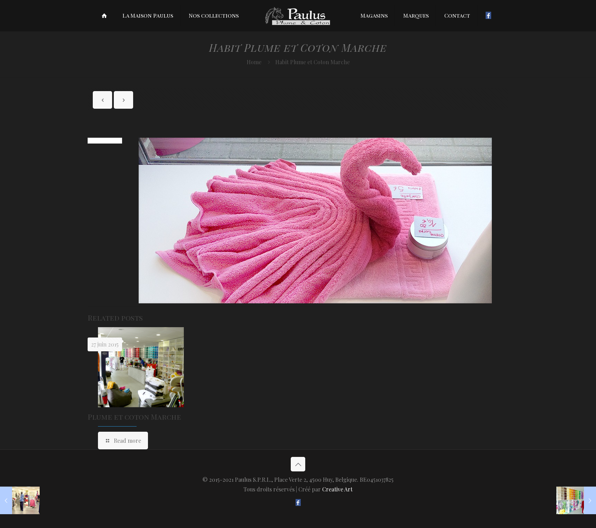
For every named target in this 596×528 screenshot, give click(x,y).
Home (254, 62)
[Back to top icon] (298, 464)
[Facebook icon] (298, 502)
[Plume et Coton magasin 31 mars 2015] (20, 500)
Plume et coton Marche (134, 416)
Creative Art (337, 489)
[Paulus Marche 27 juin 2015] (576, 500)
